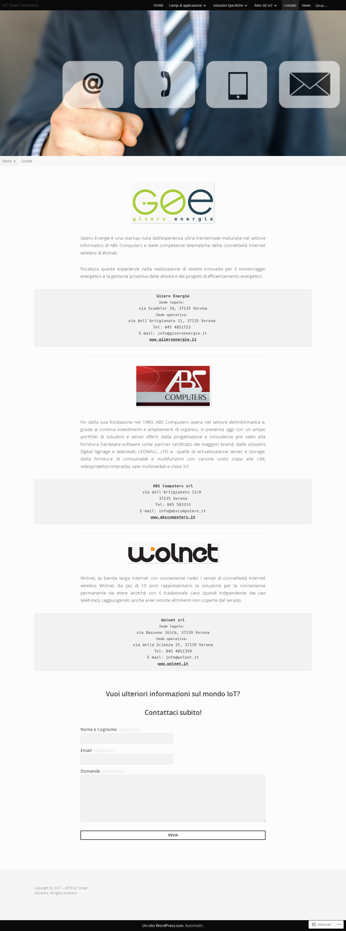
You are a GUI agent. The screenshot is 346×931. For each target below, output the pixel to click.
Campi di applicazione (185, 5)
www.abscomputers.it (173, 517)
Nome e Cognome (110, 729)
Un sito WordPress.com (162, 925)
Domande (101, 771)
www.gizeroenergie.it (173, 339)
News (306, 5)
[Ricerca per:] (328, 5)
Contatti (290, 5)
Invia (173, 835)
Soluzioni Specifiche (228, 5)
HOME (158, 5)
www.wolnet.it (173, 663)
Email (97, 750)
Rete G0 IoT (263, 5)
